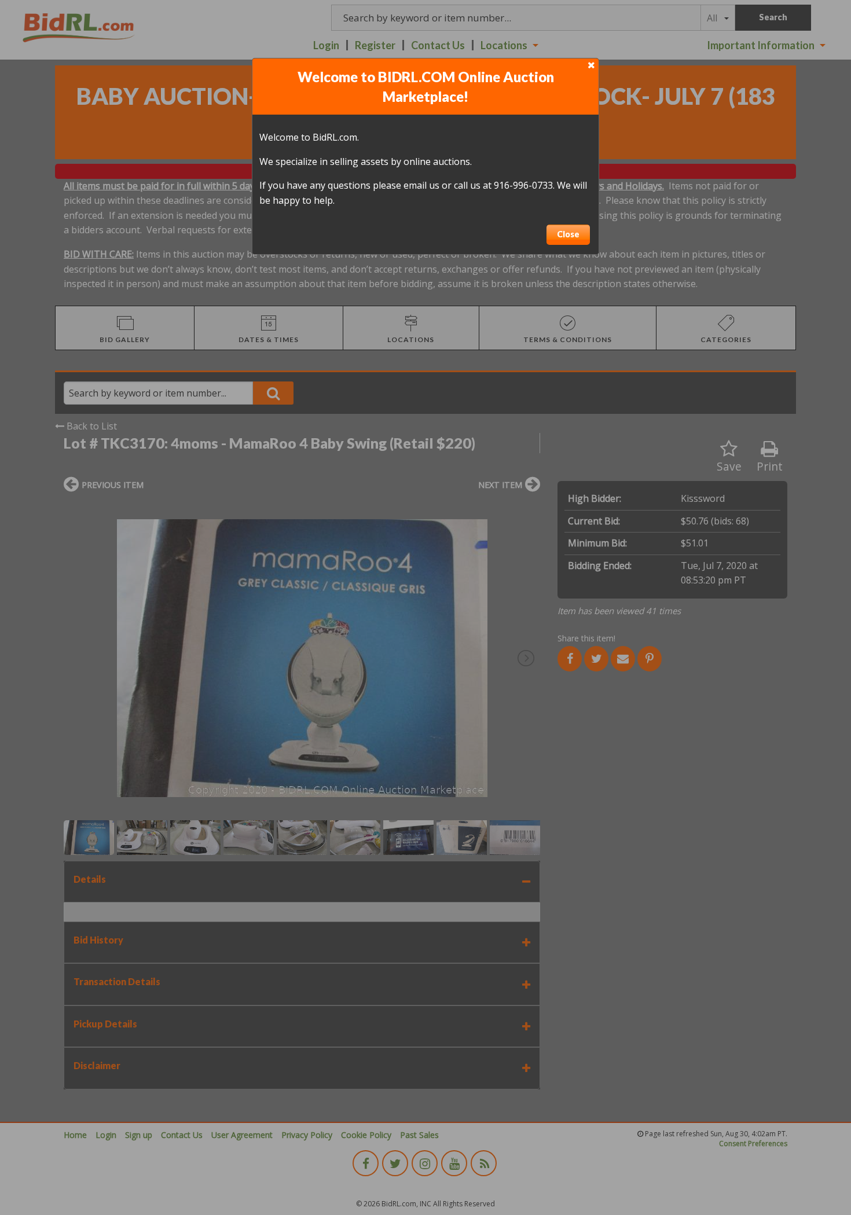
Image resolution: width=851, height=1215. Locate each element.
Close (568, 234)
